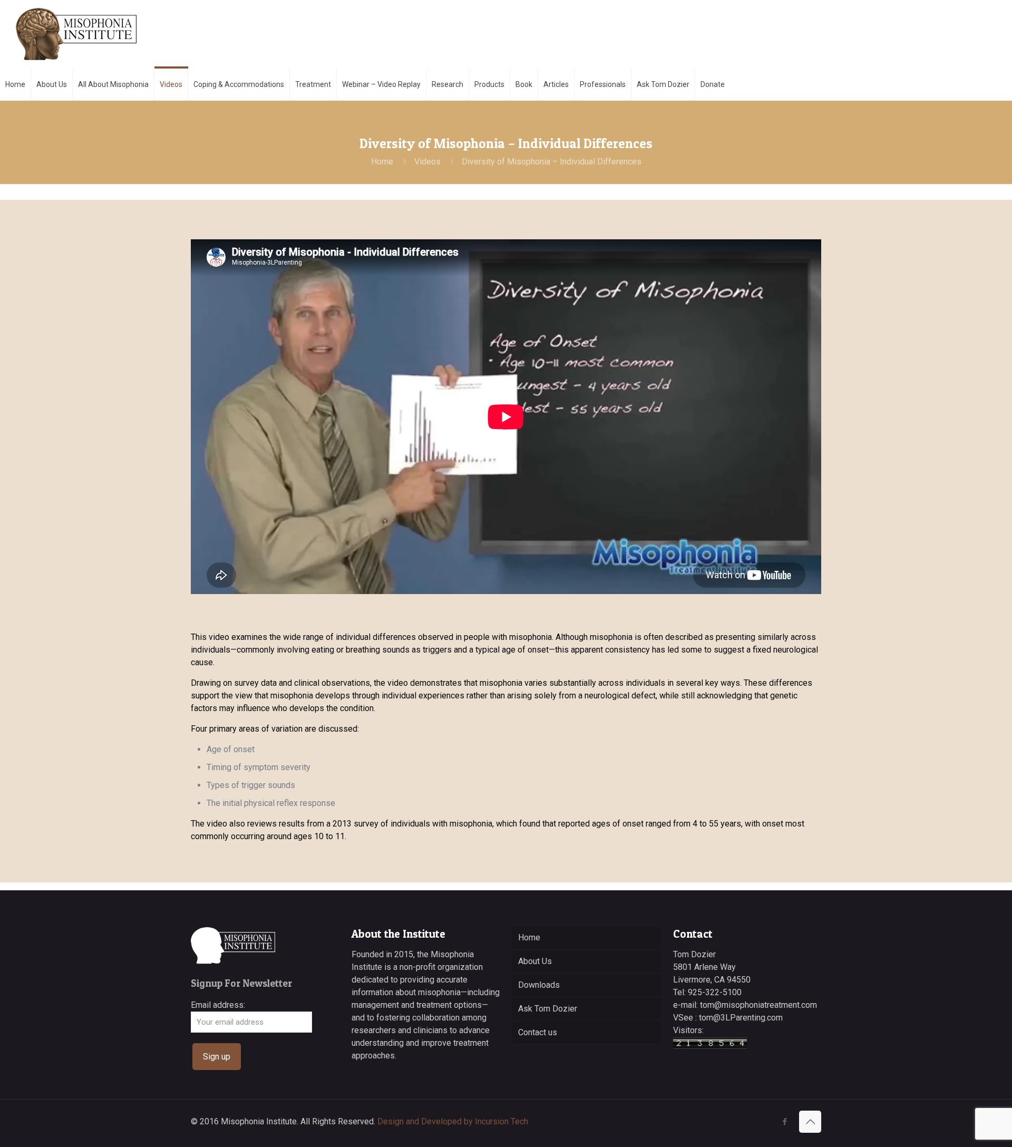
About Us (535, 961)
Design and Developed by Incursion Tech (452, 1121)
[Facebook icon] (785, 1121)
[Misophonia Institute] (76, 34)
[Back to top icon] (810, 1122)
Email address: (218, 1005)
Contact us (537, 1032)
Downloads (539, 985)
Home (382, 162)
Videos (427, 162)
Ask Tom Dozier (547, 1009)
